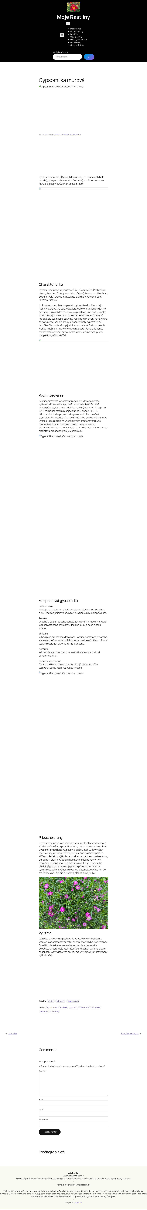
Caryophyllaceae (51, 1007)
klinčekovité (84, 1007)
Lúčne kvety (65, 134)
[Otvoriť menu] (62, 35)
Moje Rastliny (73, 16)
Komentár (42, 1071)
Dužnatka (13, 1033)
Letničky (57, 134)
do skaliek (63, 1007)
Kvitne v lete (95, 1007)
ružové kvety (54, 1011)
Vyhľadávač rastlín (61, 52)
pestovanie (44, 1011)
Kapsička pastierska (129, 1033)
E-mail (41, 1109)
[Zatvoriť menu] (68, 23)
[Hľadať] (89, 57)
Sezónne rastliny (75, 134)
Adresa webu (43, 1120)
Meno (41, 1099)
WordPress (78, 1202)
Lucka (45, 134)
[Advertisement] (73, 158)
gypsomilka (73, 1007)
